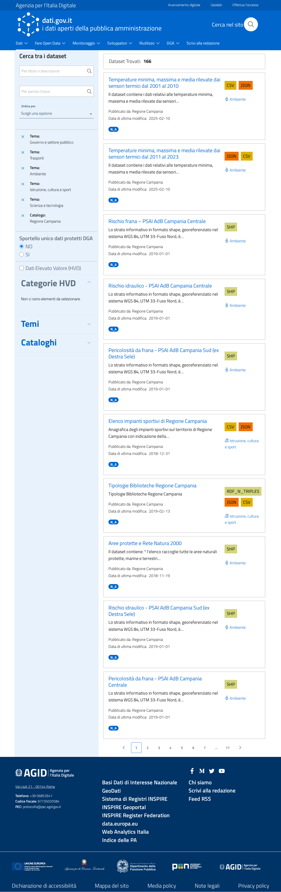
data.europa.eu (120, 824)
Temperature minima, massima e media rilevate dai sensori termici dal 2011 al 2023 (164, 153)
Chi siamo (200, 782)
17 (228, 747)
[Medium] (201, 770)
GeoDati (111, 791)
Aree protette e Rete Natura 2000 (145, 543)
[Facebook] (192, 770)
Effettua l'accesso (245, 4)
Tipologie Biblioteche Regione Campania (152, 485)
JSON (245, 85)
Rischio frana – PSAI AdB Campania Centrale (157, 221)
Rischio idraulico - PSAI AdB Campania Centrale (160, 286)
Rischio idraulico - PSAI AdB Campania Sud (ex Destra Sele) (158, 611)
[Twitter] (211, 770)
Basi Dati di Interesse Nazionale (139, 782)
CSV (230, 85)
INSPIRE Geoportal (124, 807)
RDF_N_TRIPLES (243, 491)
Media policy (162, 885)
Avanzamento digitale (184, 4)
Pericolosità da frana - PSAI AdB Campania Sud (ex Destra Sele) (163, 353)
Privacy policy (253, 885)
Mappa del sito (112, 885)
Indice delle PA (119, 840)
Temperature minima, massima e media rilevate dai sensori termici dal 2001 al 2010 (164, 82)
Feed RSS (200, 799)
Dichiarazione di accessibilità (44, 885)
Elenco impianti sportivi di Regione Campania (157, 421)
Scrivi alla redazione (212, 791)
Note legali (207, 885)
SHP (231, 226)
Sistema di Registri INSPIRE (135, 799)
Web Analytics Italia (125, 832)
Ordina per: (28, 106)
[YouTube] (221, 770)
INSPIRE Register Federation (136, 815)
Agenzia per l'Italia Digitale (46, 5)
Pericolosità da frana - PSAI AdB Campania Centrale (155, 681)
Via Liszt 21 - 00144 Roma (35, 786)
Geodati (216, 4)
